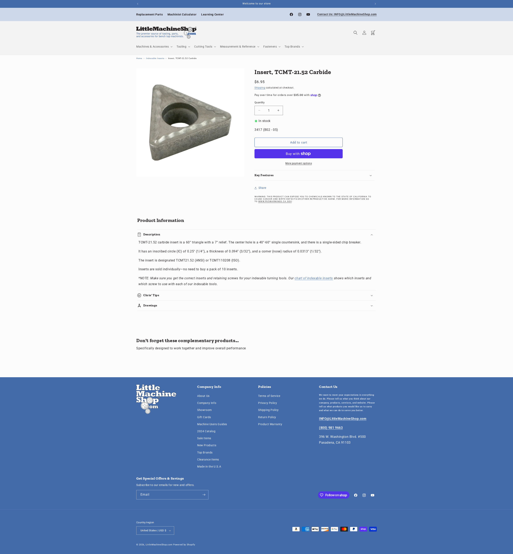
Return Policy (267, 417)
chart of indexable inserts (314, 278)
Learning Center (212, 14)
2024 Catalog (206, 431)
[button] (154, 46)
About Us (203, 395)
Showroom (204, 410)
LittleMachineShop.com (159, 544)
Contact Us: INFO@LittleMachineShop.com (347, 14)
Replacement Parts (149, 14)
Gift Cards (204, 417)
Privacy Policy (267, 403)
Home (139, 58)
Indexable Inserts (155, 58)
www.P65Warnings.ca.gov (275, 201)
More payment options (298, 163)
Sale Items (204, 438)
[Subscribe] (203, 494)
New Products (206, 445)
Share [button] (262, 187)
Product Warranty (270, 424)
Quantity (259, 102)
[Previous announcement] (137, 4)
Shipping (259, 87)
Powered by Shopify (184, 544)
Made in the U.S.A (209, 466)
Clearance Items (208, 459)
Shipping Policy (268, 410)
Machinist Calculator (182, 14)
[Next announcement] (375, 4)
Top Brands (205, 452)
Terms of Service (269, 395)
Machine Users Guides (212, 424)
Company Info (206, 403)
